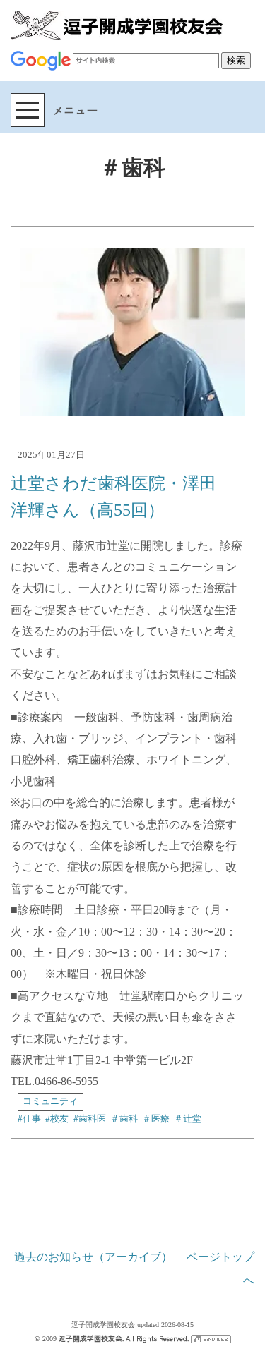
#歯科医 (89, 1119)
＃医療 (156, 1119)
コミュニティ (50, 1101)
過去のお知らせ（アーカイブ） (93, 1257)
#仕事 (29, 1119)
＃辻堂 (187, 1119)
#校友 (57, 1119)
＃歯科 (124, 1119)
